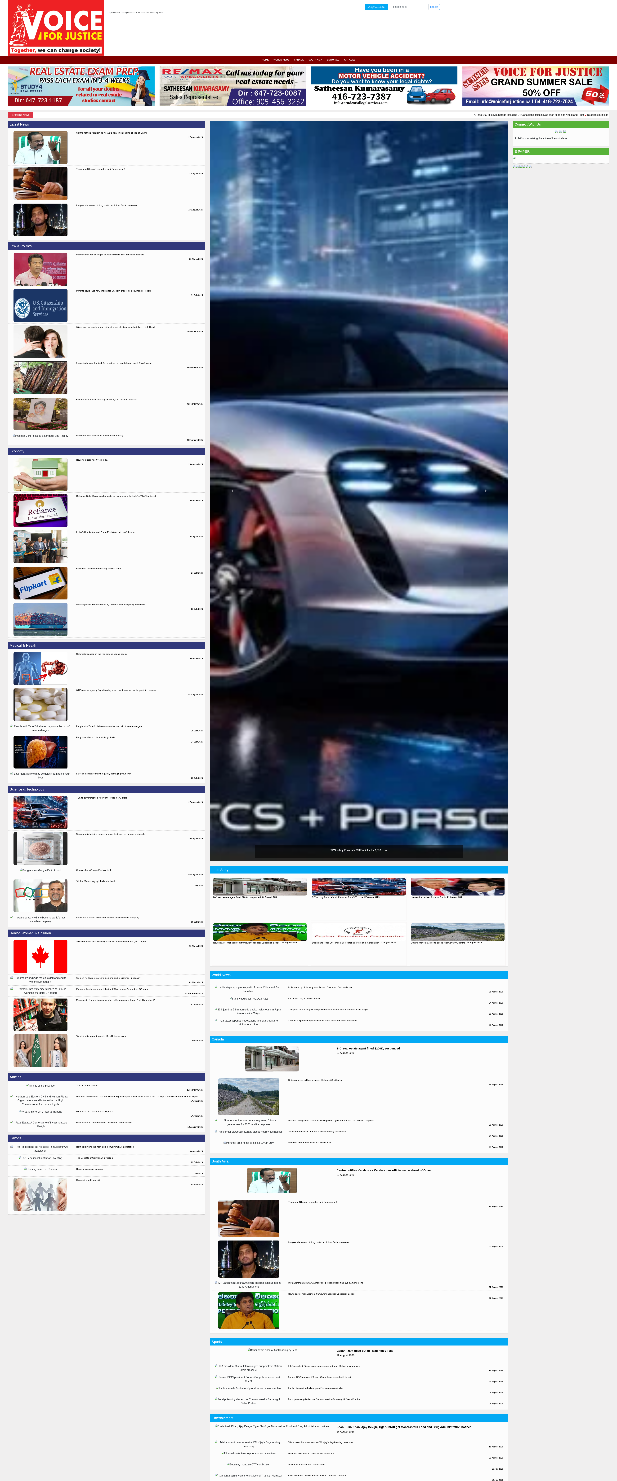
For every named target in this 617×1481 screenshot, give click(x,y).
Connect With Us (527, 124)
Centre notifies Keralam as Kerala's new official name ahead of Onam (111, 132)
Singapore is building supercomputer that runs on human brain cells (110, 834)
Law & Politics (21, 246)
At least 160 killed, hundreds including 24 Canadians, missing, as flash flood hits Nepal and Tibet (344, 115)
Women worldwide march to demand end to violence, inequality (108, 978)
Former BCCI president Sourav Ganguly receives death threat (319, 1377)
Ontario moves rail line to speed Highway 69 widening (438, 942)
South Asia (315, 59)
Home (265, 59)
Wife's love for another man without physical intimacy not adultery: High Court (115, 327)
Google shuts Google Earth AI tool (93, 870)
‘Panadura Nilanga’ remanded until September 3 (100, 169)
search (434, 6)
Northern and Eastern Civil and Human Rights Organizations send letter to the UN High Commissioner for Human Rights (137, 1096)
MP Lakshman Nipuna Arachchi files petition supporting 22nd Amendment (325, 1282)
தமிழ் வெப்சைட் (376, 6)
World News (281, 59)
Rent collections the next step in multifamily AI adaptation (105, 1146)
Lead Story (220, 870)
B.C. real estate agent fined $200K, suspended (237, 897)
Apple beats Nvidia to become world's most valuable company (107, 917)
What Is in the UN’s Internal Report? (94, 1111)
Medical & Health (23, 645)
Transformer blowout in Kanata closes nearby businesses (317, 1131)
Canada (299, 59)
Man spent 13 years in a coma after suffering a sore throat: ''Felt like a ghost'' (115, 1000)
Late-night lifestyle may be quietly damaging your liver (103, 773)
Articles (349, 59)
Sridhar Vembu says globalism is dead (95, 881)
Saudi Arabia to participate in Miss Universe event (101, 1036)
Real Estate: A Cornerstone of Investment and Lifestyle (104, 1122)
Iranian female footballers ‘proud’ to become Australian (315, 1388)
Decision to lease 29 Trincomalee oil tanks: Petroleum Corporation (345, 942)
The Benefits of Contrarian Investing (94, 1158)
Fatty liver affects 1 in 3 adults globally (95, 737)
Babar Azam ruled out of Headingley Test (365, 1350)
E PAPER (522, 151)
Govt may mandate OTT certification (306, 1464)
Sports (217, 1342)
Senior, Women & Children (30, 933)
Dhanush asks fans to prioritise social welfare (311, 1453)
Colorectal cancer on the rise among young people (102, 654)
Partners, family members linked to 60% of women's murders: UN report (112, 989)
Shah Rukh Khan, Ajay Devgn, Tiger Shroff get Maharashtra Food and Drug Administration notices (404, 1427)
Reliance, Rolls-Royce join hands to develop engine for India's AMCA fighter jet (116, 496)
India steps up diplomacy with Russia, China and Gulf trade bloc (320, 987)
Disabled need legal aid (88, 1180)
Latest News (19, 124)
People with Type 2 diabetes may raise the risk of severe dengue (109, 726)
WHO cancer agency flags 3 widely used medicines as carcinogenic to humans (116, 690)
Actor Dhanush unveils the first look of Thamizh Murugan (317, 1475)
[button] (232, 491)
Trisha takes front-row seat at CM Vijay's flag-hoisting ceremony (320, 1442)
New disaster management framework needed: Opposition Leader (246, 942)
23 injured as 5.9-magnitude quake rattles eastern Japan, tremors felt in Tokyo (328, 1009)
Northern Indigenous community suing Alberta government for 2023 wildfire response (331, 1120)
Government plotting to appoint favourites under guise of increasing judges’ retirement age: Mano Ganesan (539, 115)
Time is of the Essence (87, 1085)
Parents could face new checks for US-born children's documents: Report (113, 290)
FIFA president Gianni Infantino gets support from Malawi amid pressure (324, 1366)
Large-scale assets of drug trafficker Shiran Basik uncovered (107, 205)
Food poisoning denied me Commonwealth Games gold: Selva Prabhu (324, 1399)
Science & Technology (27, 789)
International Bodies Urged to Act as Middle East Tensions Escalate (110, 254)
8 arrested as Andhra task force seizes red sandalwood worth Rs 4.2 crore (114, 363)
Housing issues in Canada (89, 1169)
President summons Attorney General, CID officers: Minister (106, 399)
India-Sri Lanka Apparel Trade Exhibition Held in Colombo (105, 532)
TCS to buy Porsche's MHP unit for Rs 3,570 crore (101, 797)
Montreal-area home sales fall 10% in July (309, 1142)
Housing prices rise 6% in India (91, 460)
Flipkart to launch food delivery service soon (98, 568)
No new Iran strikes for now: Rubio (359, 850)
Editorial (333, 59)
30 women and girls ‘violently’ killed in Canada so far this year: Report (111, 941)
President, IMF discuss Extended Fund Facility (99, 435)
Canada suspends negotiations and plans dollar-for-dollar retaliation (322, 1020)
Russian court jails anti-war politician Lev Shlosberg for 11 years (439, 115)
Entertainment (222, 1418)
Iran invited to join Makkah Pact (304, 998)
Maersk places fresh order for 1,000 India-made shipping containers (110, 604)
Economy (17, 451)
